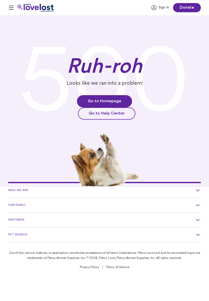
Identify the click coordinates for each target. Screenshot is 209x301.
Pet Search (17, 234)
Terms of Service (117, 267)
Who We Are (18, 190)
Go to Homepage (104, 101)
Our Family (17, 205)
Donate (187, 8)
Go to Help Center (107, 113)
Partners (16, 219)
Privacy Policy (89, 267)
